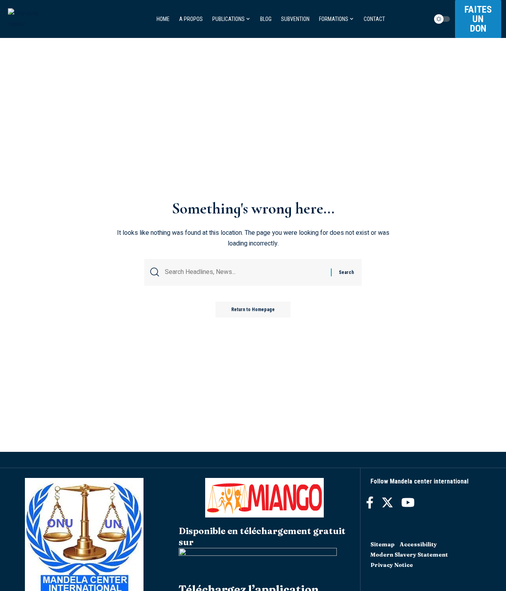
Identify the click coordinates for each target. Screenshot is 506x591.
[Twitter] (387, 503)
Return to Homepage (253, 309)
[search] (427, 19)
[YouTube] (408, 503)
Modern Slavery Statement (409, 554)
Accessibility (418, 544)
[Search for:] (245, 272)
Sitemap (382, 544)
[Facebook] (370, 503)
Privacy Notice (391, 564)
